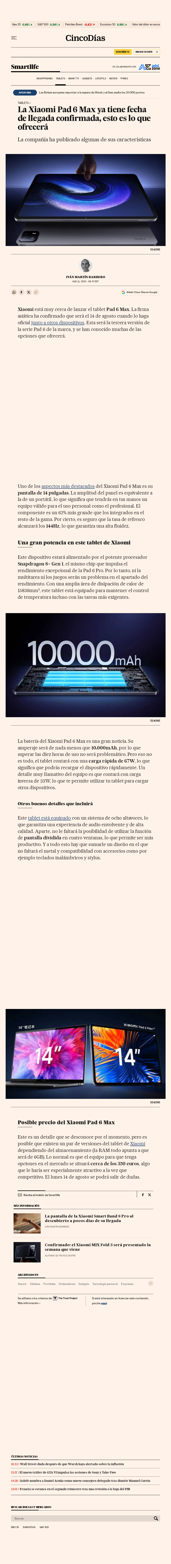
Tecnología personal (105, 1284)
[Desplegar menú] (14, 37)
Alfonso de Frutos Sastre (60, 1255)
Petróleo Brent (73, 24)
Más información (28, 1303)
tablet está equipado (49, 818)
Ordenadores (67, 1284)
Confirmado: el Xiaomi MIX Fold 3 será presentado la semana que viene (98, 1247)
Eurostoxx (29, 1527)
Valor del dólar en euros (146, 24)
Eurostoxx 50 (107, 24)
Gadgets (87, 78)
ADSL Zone (148, 67)
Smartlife (25, 67)
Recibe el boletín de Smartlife (42, 1195)
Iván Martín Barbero (85, 277)
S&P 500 (43, 24)
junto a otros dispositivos (57, 322)
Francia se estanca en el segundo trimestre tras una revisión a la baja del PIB (75, 1489)
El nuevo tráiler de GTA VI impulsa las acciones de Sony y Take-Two (68, 1472)
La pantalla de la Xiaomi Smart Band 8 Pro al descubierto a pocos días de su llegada (89, 1219)
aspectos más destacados (68, 486)
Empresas (127, 1284)
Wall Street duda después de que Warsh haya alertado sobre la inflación (72, 1464)
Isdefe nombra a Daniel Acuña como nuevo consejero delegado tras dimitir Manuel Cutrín (85, 1481)
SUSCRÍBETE (123, 51)
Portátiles (49, 1284)
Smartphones (44, 78)
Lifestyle (100, 78)
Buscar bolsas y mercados (31, 1507)
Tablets (60, 78)
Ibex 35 (16, 24)
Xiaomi (137, 1144)
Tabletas (35, 1284)
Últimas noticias (24, 1456)
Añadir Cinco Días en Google (142, 292)
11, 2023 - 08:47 (85, 281)
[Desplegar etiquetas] (150, 1283)
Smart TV (73, 78)
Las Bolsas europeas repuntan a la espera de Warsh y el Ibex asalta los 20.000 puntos (92, 92)
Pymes (124, 78)
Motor (113, 78)
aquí (104, 1303)
